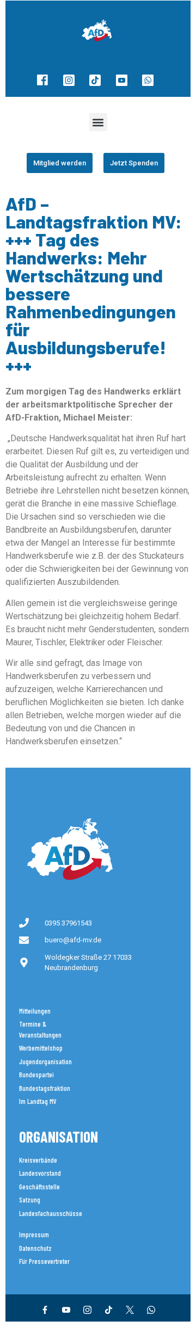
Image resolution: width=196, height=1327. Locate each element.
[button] (98, 122)
